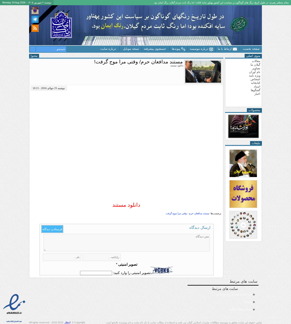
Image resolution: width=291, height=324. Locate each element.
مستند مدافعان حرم (199, 213)
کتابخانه (255, 83)
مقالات (256, 61)
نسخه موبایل (131, 48)
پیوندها (176, 48)
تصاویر (256, 68)
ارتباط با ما (225, 48)
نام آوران (254, 72)
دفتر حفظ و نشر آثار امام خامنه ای (234, 294)
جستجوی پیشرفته (155, 48)
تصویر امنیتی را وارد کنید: (132, 273)
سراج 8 (248, 301)
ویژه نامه (254, 75)
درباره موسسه (199, 48)
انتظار (67, 322)
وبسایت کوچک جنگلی (241, 309)
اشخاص (255, 79)
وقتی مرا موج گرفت (176, 213)
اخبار (257, 93)
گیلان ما (255, 64)
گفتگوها (255, 90)
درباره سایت (108, 48)
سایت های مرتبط (232, 299)
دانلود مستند (126, 205)
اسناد (257, 86)
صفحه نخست (251, 48)
